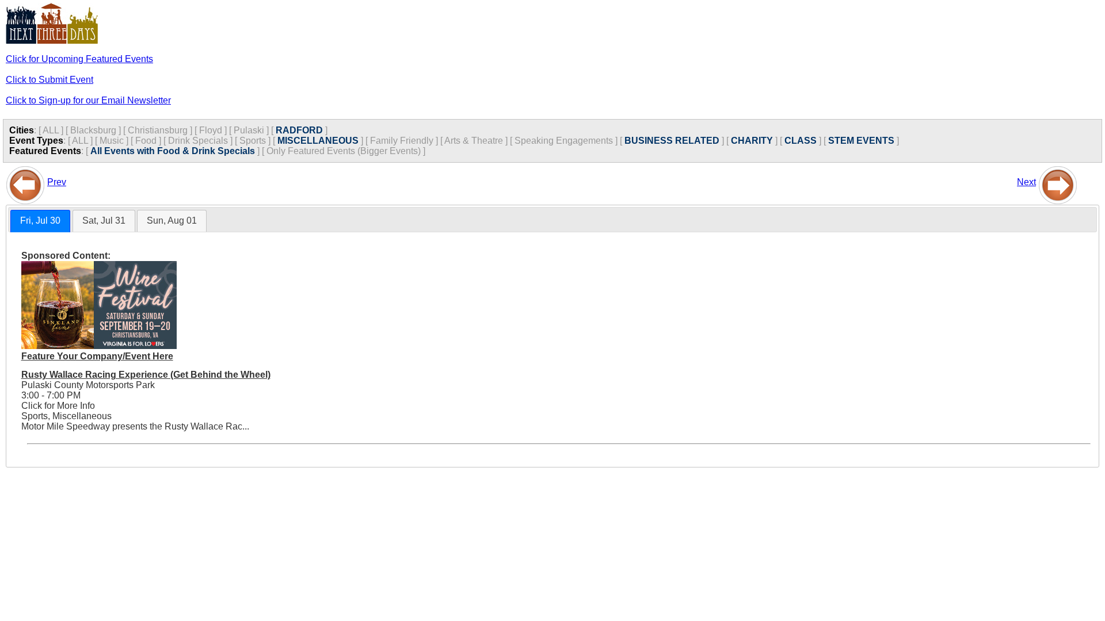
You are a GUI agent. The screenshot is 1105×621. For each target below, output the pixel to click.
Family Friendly (401, 140)
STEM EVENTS (861, 140)
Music (112, 140)
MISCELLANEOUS (318, 140)
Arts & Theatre (473, 140)
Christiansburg (158, 130)
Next (1026, 182)
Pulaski (249, 130)
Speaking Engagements (564, 140)
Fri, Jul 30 (40, 220)
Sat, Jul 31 (103, 220)
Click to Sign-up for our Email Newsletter (88, 100)
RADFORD (299, 130)
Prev (56, 182)
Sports (252, 140)
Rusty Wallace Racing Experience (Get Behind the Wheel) (145, 374)
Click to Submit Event (49, 80)
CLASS (800, 140)
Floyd (210, 130)
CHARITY (752, 140)
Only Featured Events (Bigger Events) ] (345, 151)
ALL (51, 130)
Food (146, 140)
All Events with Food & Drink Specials (172, 151)
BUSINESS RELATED (671, 140)
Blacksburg (93, 130)
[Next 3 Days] (1057, 182)
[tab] (40, 221)
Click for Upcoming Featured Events (79, 59)
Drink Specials (198, 140)
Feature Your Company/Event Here (97, 356)
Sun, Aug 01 (172, 220)
